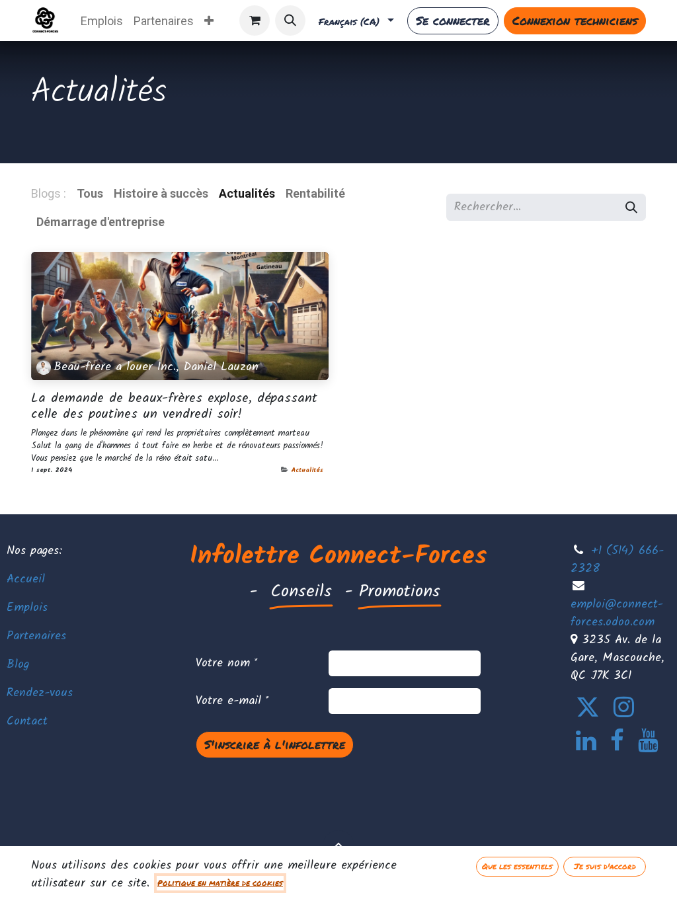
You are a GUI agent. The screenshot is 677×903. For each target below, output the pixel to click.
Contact (27, 721)
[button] (290, 20)
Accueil (26, 579)
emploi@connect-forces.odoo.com (617, 613)
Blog (18, 664)
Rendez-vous (40, 693)
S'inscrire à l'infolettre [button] (274, 744)
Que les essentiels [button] (517, 866)
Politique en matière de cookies (220, 882)
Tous (90, 193)
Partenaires (36, 636)
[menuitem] (101, 21)
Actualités (307, 470)
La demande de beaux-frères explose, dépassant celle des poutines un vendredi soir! (174, 407)
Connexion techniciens (574, 20)
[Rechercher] (631, 207)
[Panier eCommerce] (254, 20)
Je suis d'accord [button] (605, 866)
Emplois (27, 607)
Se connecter (453, 20)
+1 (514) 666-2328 (617, 559)
